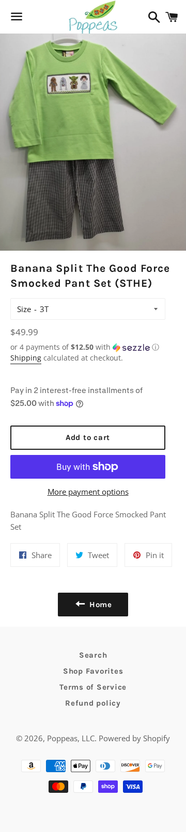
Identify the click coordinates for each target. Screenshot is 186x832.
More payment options (88, 491)
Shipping (25, 358)
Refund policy (93, 703)
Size (24, 309)
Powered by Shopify (134, 738)
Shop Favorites (93, 671)
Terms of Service (93, 687)
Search (93, 655)
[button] (87, 347)
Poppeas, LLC (71, 738)
